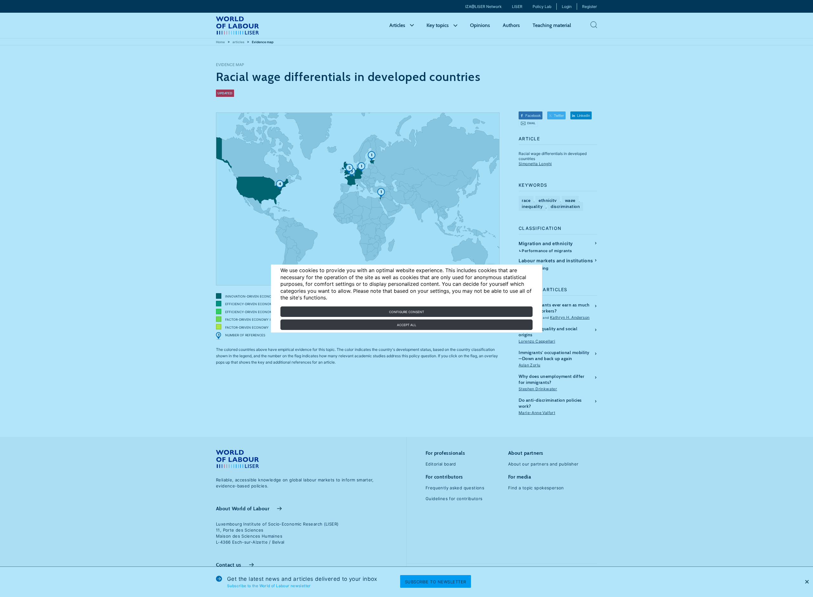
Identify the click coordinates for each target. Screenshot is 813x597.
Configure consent (406, 312)
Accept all (406, 325)
